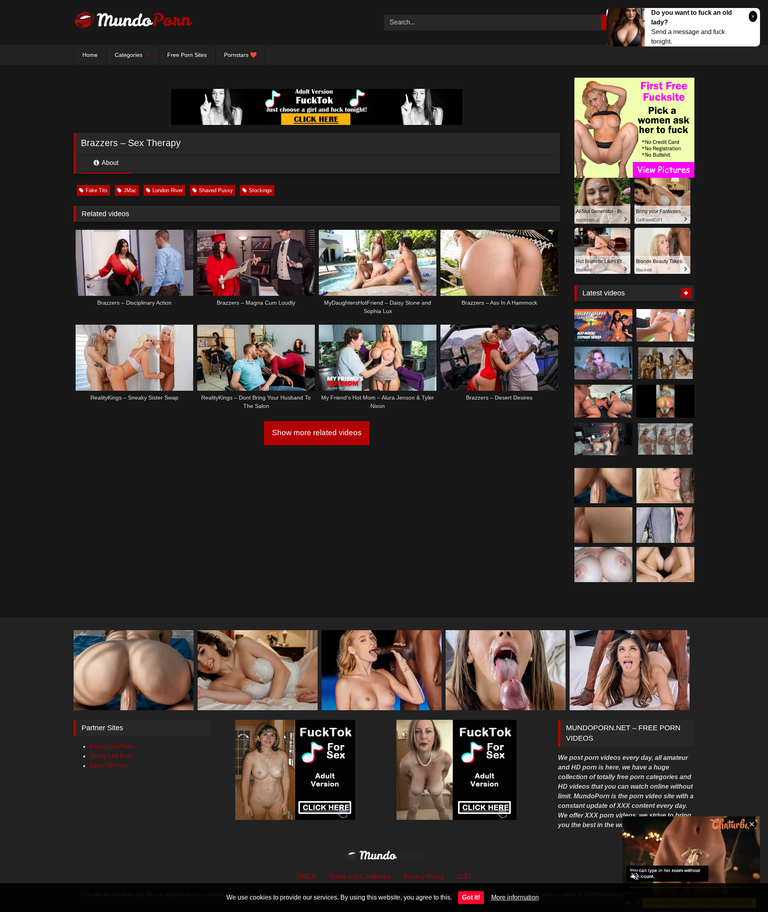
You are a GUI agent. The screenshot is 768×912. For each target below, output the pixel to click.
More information (515, 897)
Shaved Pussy (216, 190)
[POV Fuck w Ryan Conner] (603, 363)
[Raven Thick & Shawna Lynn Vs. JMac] (603, 401)
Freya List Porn (111, 746)
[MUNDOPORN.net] (134, 22)
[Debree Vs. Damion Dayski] (665, 401)
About (109, 162)
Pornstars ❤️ (240, 55)
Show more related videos (317, 432)
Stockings (260, 190)
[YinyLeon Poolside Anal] (665, 439)
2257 (464, 876)
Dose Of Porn (109, 765)
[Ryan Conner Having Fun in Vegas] (603, 439)
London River (167, 190)
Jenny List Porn (112, 756)
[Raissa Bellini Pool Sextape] (665, 325)
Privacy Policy (424, 876)
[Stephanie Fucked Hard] (603, 325)
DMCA (306, 876)
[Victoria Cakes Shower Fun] (665, 363)
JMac (130, 190)
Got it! (471, 897)
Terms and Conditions (360, 876)
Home (90, 55)
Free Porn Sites (187, 55)
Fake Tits (97, 190)
